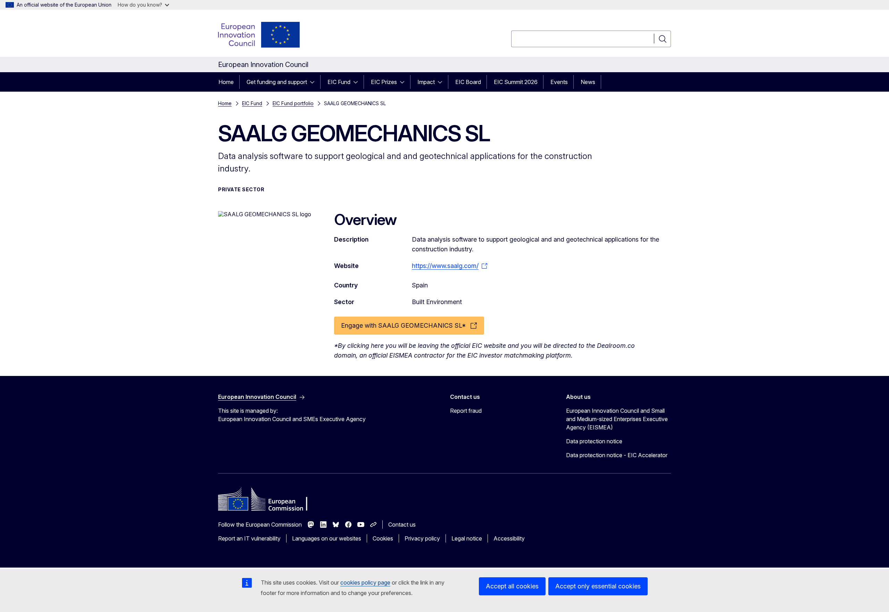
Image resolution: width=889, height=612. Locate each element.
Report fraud (466, 410)
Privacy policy (422, 538)
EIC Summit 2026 (516, 81)
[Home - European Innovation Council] (259, 35)
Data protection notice (594, 441)
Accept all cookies (512, 586)
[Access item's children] (314, 82)
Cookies (383, 538)
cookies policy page (365, 582)
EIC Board (468, 81)
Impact (426, 81)
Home (226, 81)
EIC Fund (338, 81)
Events (559, 81)
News (588, 81)
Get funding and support (277, 81)
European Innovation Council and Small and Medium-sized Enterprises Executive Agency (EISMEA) (617, 419)
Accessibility (509, 538)
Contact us (402, 524)
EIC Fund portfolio (293, 103)
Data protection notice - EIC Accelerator (616, 455)
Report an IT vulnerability (249, 538)
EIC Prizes (384, 81)
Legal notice (466, 538)
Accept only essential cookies (598, 586)
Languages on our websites (326, 538)
